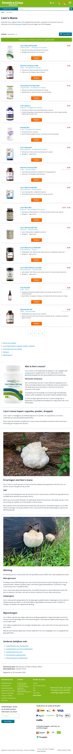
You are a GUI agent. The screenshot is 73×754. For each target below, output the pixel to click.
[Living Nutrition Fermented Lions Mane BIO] (10, 92)
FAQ (34, 688)
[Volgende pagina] (42, 333)
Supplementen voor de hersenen (17, 646)
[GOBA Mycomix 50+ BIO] (10, 317)
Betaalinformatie (6, 683)
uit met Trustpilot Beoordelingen (45, 750)
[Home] (12, 3)
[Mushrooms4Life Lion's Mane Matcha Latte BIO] (10, 274)
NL (53, 3)
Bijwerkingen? (7, 355)
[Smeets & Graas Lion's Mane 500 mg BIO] (10, 52)
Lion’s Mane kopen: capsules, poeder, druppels (19, 346)
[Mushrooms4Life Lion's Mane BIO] (10, 154)
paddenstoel (29, 373)
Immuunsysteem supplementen (17, 658)
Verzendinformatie (7, 688)
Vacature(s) (20, 694)
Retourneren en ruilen (8, 690)
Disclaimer (4, 700)
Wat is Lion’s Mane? (9, 343)
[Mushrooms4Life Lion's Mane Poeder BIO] (10, 194)
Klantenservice (5, 685)
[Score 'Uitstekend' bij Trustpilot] (41, 737)
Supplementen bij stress (14, 652)
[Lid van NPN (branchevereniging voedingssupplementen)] (53, 732)
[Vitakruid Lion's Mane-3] (10, 113)
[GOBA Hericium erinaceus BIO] (10, 174)
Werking (6, 352)
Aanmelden (8, 721)
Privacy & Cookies (29, 750)
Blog (34, 690)
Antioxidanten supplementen (16, 655)
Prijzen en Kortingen (7, 693)
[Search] (71, 8)
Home (2, 12)
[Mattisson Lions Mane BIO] (10, 214)
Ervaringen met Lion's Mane (12, 349)
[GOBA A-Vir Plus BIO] (10, 295)
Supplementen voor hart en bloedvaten (19, 649)
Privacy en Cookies (6, 695)
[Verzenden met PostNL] (48, 732)
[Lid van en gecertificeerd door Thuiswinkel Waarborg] (40, 732)
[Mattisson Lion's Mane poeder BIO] (10, 234)
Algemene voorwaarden (8, 698)
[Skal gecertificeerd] (59, 732)
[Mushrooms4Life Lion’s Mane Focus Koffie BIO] (10, 254)
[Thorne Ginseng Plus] (10, 134)
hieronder (18, 24)
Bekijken (36, 58)
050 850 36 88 (21, 690)
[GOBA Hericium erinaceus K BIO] (10, 72)
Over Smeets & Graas (39, 685)
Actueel (35, 683)
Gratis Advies (37, 695)
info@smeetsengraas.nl (24, 692)
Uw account (36, 693)
